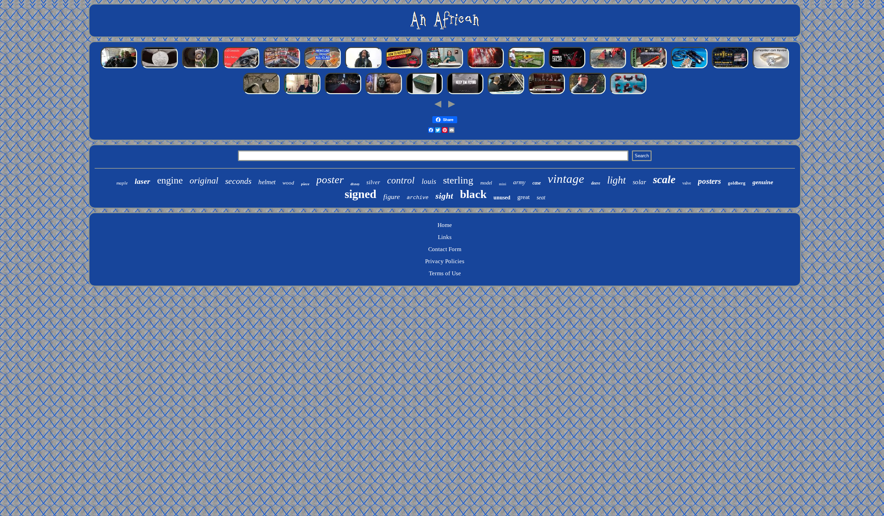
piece (305, 184)
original (204, 181)
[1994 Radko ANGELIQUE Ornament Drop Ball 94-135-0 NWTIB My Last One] (302, 93)
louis (429, 181)
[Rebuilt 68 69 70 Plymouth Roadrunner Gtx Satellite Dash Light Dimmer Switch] (506, 93)
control (401, 180)
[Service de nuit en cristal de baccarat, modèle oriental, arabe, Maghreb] (343, 93)
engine (170, 180)
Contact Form (444, 249)
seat (541, 197)
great (523, 197)
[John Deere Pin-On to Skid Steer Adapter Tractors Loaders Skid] (607, 67)
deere (595, 183)
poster (330, 179)
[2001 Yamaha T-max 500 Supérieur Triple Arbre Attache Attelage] (261, 93)
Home (445, 225)
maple (122, 183)
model (486, 183)
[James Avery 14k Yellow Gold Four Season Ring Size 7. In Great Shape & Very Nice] (770, 67)
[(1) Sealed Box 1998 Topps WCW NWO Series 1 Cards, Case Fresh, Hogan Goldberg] (730, 67)
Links (445, 237)
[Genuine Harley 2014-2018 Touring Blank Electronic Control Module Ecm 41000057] (118, 67)
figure (391, 196)
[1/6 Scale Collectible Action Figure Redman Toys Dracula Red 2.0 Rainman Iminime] (383, 93)
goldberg (737, 183)
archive (418, 198)
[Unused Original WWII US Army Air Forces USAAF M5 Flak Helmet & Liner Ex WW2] (465, 93)
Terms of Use (445, 273)
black (473, 194)
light (616, 180)
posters (709, 181)
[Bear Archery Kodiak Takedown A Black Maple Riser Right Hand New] (587, 93)
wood (288, 183)
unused (501, 197)
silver (373, 182)
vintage (566, 179)
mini (502, 184)
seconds (238, 181)
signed (360, 194)
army (519, 182)
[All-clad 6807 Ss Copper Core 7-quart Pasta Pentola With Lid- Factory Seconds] (322, 67)
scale (664, 179)
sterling (458, 180)
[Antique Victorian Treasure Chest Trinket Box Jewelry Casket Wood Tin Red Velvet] (424, 93)
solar (639, 182)
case (536, 183)
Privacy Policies (444, 261)
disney (354, 184)
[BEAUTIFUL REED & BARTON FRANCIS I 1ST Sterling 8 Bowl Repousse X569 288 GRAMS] (444, 67)
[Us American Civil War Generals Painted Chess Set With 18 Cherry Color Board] (546, 93)
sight (444, 195)
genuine (762, 182)
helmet (267, 182)
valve (686, 183)
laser (142, 181)
